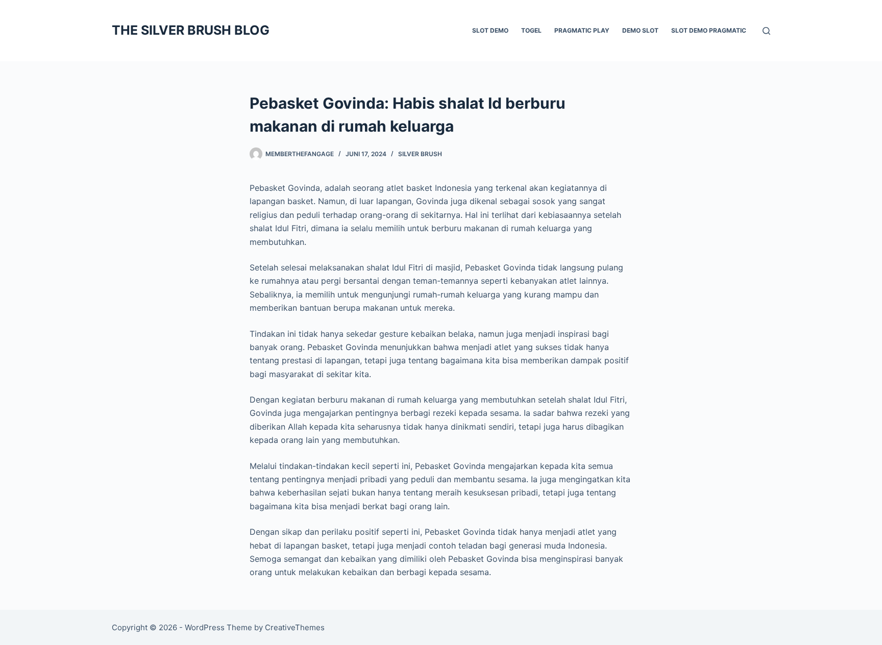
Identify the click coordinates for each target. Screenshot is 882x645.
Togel (531, 30)
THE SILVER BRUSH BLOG (191, 30)
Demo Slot (640, 30)
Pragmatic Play (581, 30)
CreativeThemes (295, 627)
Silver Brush (420, 154)
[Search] (766, 31)
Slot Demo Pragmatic (708, 30)
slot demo (490, 30)
